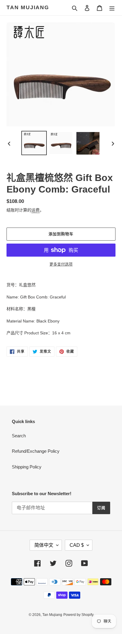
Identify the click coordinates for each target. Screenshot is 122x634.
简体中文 (43, 545)
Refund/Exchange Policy (36, 451)
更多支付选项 (61, 264)
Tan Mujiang (28, 7)
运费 (35, 210)
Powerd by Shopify (78, 615)
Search (19, 435)
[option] (34, 143)
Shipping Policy (26, 466)
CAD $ (77, 545)
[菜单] (112, 7)
